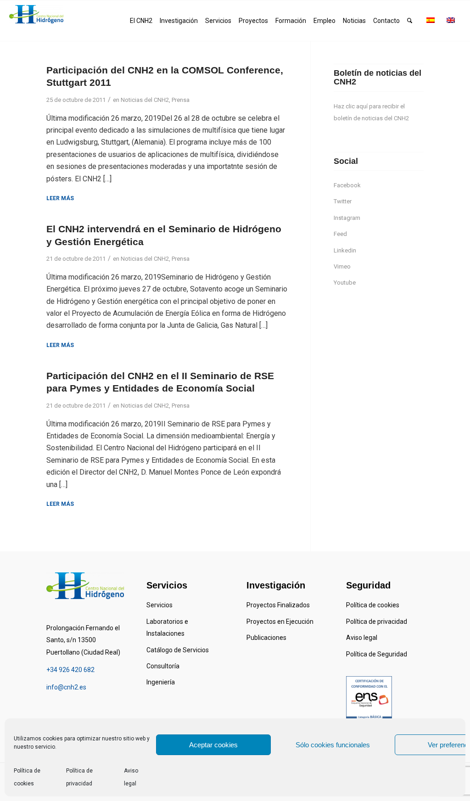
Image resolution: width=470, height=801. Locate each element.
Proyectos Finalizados (278, 605)
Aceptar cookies (213, 745)
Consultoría (162, 666)
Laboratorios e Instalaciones (167, 627)
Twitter (343, 201)
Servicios (159, 605)
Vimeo (342, 266)
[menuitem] (141, 20)
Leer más (60, 198)
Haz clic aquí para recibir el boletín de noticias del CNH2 (371, 112)
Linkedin (345, 250)
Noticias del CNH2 (145, 99)
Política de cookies (372, 605)
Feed (340, 233)
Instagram (347, 217)
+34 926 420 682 (70, 669)
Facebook (347, 185)
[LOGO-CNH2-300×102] (36, 14)
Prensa (181, 99)
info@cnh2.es (66, 687)
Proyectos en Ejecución (279, 621)
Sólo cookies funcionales (333, 745)
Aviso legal (361, 637)
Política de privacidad (376, 621)
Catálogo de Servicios (177, 650)
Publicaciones (266, 637)
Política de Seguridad (376, 654)
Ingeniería (160, 682)
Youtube (345, 282)
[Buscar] (409, 20)
